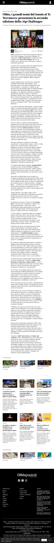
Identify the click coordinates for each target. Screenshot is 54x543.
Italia (4, 493)
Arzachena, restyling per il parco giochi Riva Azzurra (44, 513)
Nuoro (4, 502)
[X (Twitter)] (22, 481)
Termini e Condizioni (25, 495)
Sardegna (5, 495)
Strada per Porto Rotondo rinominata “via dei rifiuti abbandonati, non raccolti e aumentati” (44, 503)
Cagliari (5, 500)
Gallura (4, 506)
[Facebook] (19, 481)
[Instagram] (26, 481)
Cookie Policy (23, 493)
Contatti (22, 496)
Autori (21, 498)
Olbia (4, 496)
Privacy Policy (23, 491)
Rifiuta (50, 540)
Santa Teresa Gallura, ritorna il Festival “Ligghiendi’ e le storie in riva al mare (43, 509)
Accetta (44, 540)
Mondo (4, 491)
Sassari (4, 498)
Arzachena (5, 504)
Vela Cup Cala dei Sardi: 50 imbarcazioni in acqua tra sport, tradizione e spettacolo (43, 498)
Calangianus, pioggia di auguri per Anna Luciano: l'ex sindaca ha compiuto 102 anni (43, 492)
